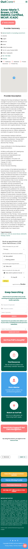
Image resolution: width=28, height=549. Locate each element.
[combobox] (14, 304)
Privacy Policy (9, 546)
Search (14, 316)
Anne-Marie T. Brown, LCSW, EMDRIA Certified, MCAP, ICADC (12, 13)
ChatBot (2, 529)
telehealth (23, 234)
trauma (8, 235)
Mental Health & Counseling (10, 33)
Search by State (14, 332)
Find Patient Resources (14, 485)
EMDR (2, 234)
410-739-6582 (6, 56)
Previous (6, 457)
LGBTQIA (9, 234)
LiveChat (10, 527)
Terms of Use (14, 440)
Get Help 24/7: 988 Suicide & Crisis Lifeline (14, 490)
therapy (3, 235)
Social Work (22, 33)
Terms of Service (18, 546)
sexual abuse (16, 234)
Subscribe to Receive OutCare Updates (14, 474)
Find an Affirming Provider (14, 480)
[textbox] (14, 312)
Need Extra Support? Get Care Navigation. (14, 428)
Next (21, 457)
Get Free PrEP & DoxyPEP (14, 340)
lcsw (5, 234)
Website (4, 59)
